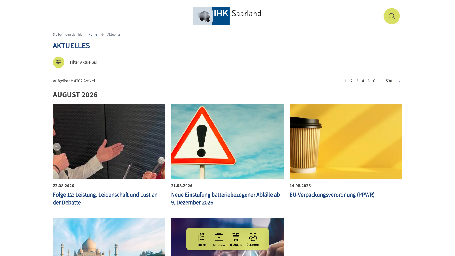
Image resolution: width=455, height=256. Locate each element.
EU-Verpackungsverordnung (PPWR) (332, 195)
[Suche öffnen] (391, 16)
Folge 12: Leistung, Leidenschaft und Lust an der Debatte (105, 199)
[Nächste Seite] (398, 81)
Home (92, 34)
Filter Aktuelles (83, 62)
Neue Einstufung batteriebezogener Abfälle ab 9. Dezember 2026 (225, 199)
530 (389, 81)
